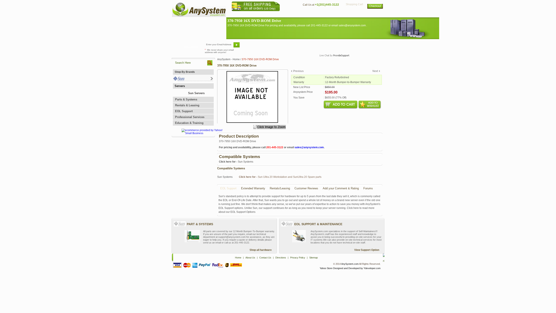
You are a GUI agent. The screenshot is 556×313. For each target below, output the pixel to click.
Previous (298, 71)
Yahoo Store (326, 268)
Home (272, 14)
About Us (290, 14)
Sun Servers (196, 93)
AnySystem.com (350, 264)
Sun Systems (236, 161)
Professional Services (189, 117)
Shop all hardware (261, 249)
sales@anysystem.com (309, 147)
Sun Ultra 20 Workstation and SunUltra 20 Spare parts (280, 176)
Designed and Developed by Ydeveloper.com (357, 268)
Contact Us (310, 14)
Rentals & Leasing (187, 105)
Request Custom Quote (363, 46)
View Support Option (366, 249)
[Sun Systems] (193, 80)
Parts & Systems (186, 99)
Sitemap (375, 14)
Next (375, 71)
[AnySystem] (199, 16)
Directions (331, 14)
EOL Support (184, 111)
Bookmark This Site (304, 46)
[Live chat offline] (332, 46)
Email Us (252, 46)
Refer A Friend (275, 46)
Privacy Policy (354, 14)
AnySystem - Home (228, 59)
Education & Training (189, 123)
